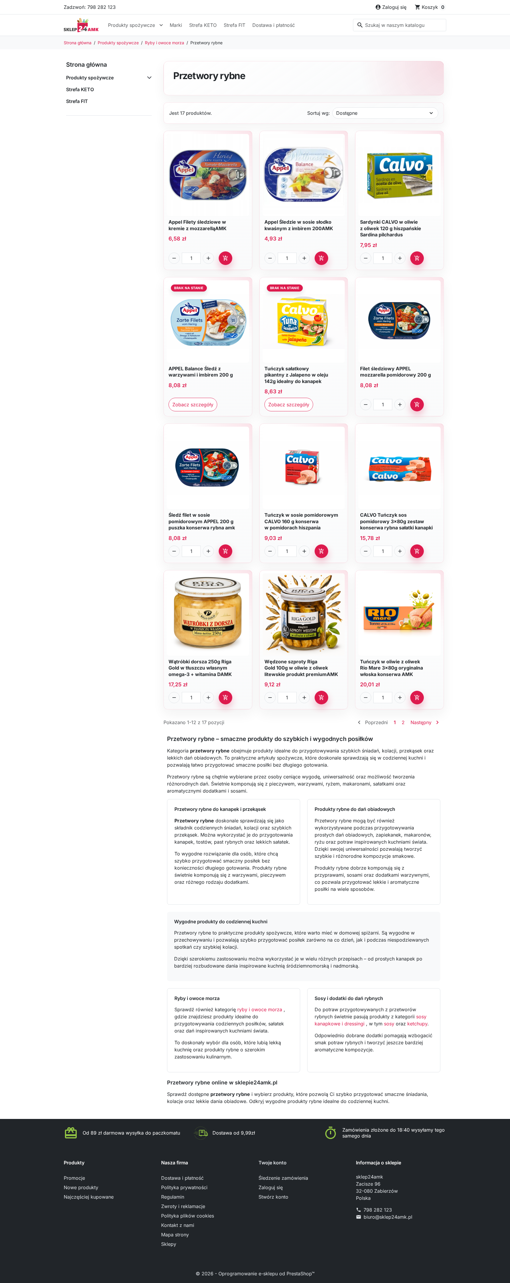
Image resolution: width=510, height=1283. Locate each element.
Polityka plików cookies (187, 1216)
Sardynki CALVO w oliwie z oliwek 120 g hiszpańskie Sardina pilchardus (390, 228)
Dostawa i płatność (273, 25)
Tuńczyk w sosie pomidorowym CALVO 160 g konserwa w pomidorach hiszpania (301, 521)
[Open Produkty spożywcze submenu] (161, 25)
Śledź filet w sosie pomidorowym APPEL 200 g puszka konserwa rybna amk (202, 521)
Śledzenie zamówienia (283, 1178)
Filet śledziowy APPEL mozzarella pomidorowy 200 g (395, 372)
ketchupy (417, 1024)
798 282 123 (378, 1210)
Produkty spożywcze (131, 25)
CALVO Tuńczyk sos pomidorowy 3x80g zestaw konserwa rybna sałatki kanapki (396, 521)
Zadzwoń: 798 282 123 (90, 7)
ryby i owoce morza (260, 1009)
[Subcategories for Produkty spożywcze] (148, 77)
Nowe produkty (81, 1187)
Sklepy (168, 1244)
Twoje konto (273, 1163)
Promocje (74, 1178)
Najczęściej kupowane (89, 1197)
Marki (176, 25)
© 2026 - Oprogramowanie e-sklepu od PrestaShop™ (255, 1274)
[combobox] (399, 25)
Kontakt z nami (177, 1225)
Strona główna (86, 64)
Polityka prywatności (184, 1187)
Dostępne (346, 113)
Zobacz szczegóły (192, 405)
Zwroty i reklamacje (183, 1206)
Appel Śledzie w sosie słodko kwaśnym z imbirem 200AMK (298, 225)
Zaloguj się (271, 1187)
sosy (389, 1024)
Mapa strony (175, 1235)
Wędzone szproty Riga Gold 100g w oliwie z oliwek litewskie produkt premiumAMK (301, 668)
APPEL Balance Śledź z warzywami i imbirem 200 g (201, 372)
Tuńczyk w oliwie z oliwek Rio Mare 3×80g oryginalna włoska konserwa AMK (391, 668)
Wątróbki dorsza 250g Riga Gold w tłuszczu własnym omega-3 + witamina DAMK (200, 668)
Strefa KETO (203, 25)
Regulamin (172, 1197)
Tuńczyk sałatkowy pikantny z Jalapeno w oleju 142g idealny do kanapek (296, 375)
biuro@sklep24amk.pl (388, 1217)
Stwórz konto (273, 1197)
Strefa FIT (234, 25)
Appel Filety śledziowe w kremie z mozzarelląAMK (198, 225)
